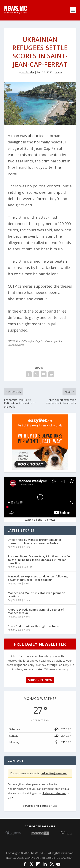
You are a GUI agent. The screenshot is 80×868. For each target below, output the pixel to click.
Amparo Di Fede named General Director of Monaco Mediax (36, 611)
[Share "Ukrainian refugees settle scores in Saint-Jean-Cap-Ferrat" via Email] (43, 374)
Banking (28, 566)
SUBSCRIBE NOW (40, 680)
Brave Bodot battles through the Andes (33, 626)
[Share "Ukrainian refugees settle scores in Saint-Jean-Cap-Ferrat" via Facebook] (29, 374)
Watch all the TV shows (40, 519)
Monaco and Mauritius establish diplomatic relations (36, 594)
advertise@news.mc (54, 773)
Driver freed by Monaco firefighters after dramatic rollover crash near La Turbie (34, 541)
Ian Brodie (27, 72)
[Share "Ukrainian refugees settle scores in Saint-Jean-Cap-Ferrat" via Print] (51, 374)
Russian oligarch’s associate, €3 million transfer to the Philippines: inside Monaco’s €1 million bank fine (39, 560)
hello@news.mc (18, 789)
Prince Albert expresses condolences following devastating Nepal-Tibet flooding (38, 578)
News (58, 72)
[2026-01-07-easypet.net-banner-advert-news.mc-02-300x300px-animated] (40, 469)
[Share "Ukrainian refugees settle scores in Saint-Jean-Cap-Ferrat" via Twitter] (36, 374)
